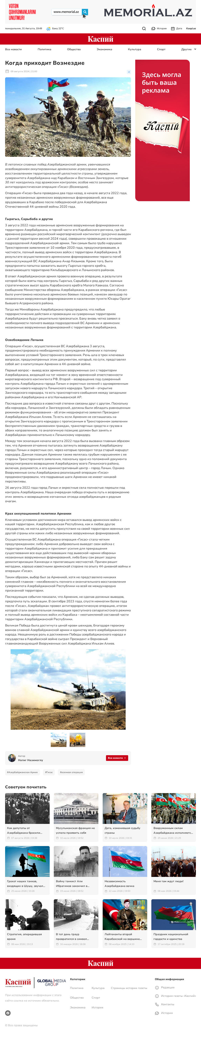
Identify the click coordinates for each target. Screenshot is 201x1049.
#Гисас (49, 772)
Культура (134, 49)
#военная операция (71, 772)
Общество (74, 49)
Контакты (167, 1004)
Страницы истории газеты (129, 988)
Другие (186, 49)
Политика (44, 49)
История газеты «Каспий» (178, 996)
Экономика (104, 49)
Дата (179, 28)
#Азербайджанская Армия (22, 772)
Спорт (161, 49)
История (162, 28)
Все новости (13, 49)
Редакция (167, 987)
